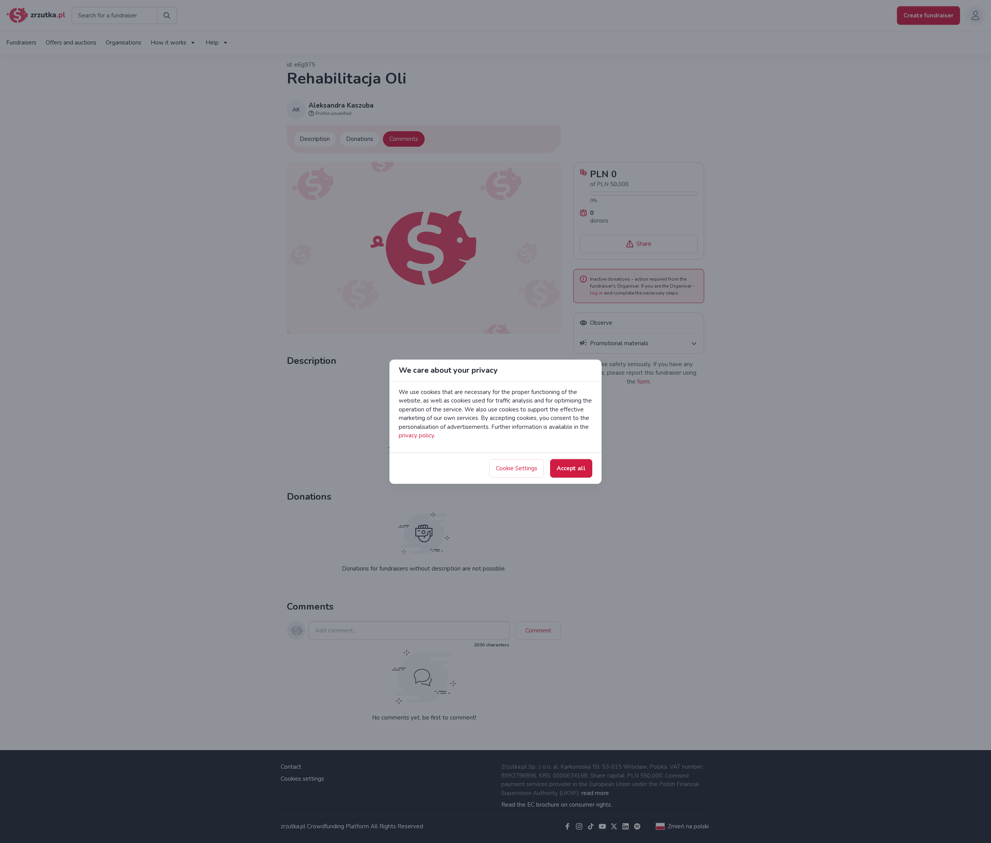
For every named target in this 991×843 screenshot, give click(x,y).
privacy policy (416, 435)
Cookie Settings (516, 468)
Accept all (571, 468)
